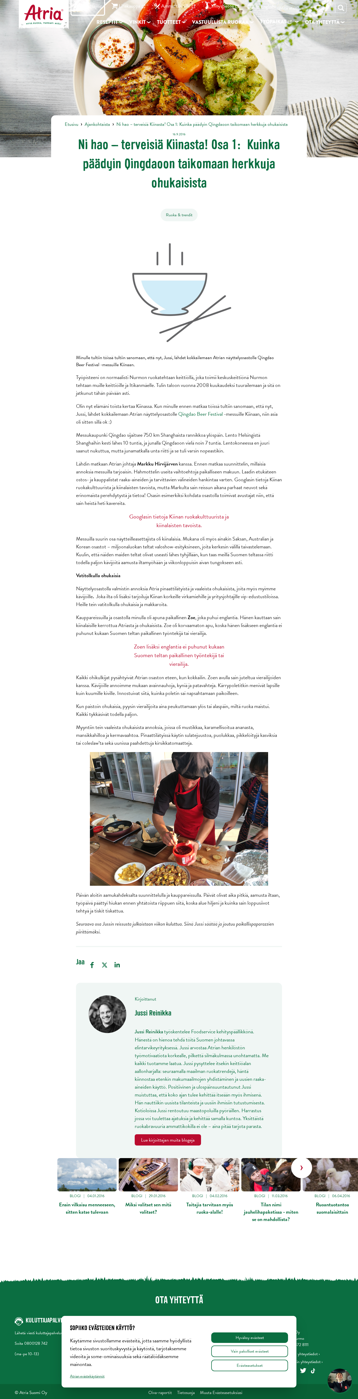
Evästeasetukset (250, 1365)
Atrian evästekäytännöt (87, 1376)
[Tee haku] (341, 8)
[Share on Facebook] (92, 965)
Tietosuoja (186, 1392)
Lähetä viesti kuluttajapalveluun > (41, 1333)
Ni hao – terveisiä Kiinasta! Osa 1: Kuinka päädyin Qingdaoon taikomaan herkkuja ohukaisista (202, 124)
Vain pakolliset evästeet (250, 1351)
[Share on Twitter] (104, 965)
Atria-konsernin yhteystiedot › (298, 1362)
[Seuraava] (301, 1167)
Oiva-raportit (160, 1392)
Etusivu (71, 124)
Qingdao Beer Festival (200, 414)
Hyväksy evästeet (250, 1338)
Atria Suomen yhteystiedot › (297, 1354)
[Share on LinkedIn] (117, 965)
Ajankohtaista (97, 124)
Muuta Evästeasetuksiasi (221, 1392)
